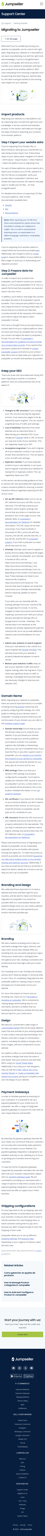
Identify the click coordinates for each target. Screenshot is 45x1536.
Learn (22, 1497)
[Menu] (41, 4)
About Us (22, 1459)
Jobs (22, 1462)
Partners (23, 1470)
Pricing (22, 1466)
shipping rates (27, 1238)
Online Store (22, 1420)
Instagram (22, 1428)
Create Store (22, 1334)
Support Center (22, 1490)
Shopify (8, 205)
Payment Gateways (22, 1393)
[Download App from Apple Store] (29, 1376)
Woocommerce (11, 213)
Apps (22, 1404)
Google (25, 649)
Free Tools (23, 1501)
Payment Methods (22, 1389)
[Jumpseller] (22, 1359)
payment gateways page (19, 1177)
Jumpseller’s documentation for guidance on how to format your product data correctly (21, 341)
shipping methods (9, 1238)
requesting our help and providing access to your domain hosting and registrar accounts (21, 859)
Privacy (15, 1525)
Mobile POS (22, 1439)
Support (7, 23)
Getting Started (20, 23)
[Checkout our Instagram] (19, 1368)
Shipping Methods (22, 1397)
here (37, 250)
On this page (12, 39)
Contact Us (22, 1477)
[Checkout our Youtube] (31, 1368)
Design (22, 1508)
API (22, 1512)
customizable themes (10, 1028)
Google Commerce (22, 1435)
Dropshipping (22, 1447)
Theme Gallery (22, 1401)
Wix (6, 209)
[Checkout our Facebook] (13, 1368)
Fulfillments (22, 1408)
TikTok (22, 1443)
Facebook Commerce (22, 1424)
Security (23, 1525)
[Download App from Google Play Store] (16, 1376)
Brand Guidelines (22, 1474)
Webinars (22, 1504)
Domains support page (15, 723)
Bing (35, 649)
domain (19, 437)
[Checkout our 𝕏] (25, 1368)
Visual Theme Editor (24, 1063)
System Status (22, 1516)
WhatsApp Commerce (22, 1431)
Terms (29, 1525)
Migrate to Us (22, 1493)
